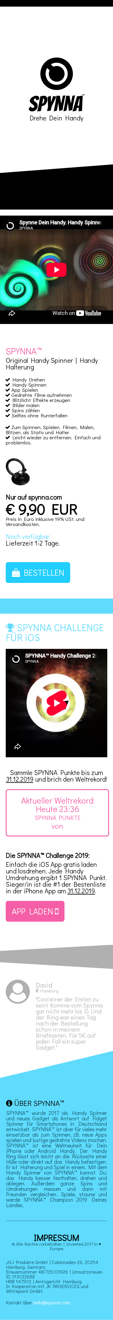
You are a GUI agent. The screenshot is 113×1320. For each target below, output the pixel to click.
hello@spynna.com (52, 1302)
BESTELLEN (42, 572)
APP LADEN (33, 911)
